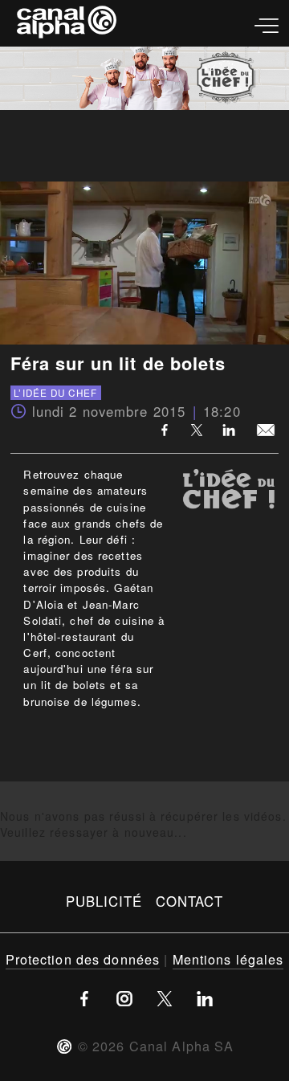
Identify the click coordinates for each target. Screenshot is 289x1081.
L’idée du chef (55, 392)
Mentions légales (228, 959)
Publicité (104, 901)
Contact (190, 901)
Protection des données (83, 959)
